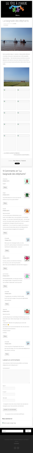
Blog (14, 160)
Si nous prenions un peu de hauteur (21, 154)
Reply (5, 187)
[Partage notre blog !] (15, 448)
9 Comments (6, 25)
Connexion (16, 443)
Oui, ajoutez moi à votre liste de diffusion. (14, 414)
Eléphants (18, 160)
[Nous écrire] (18, 448)
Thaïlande (23, 160)
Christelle (14, 23)
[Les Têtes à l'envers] (16, 7)
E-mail (4, 392)
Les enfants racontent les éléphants (12, 153)
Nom (4, 385)
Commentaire (6, 368)
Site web (5, 398)
